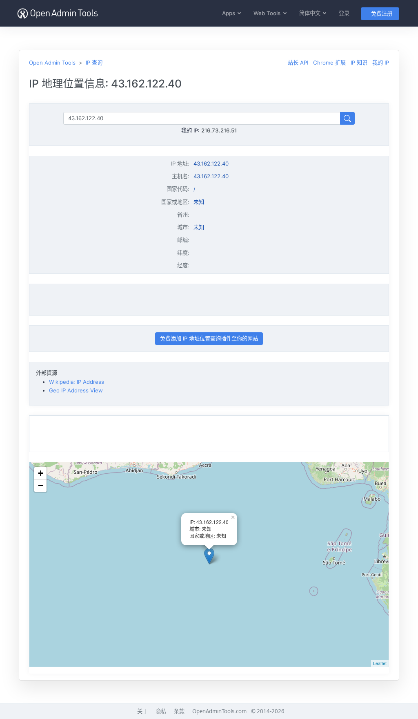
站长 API (298, 62)
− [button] (40, 485)
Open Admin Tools (52, 62)
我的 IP (380, 62)
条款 (179, 711)
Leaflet (380, 663)
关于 (142, 711)
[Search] (347, 118)
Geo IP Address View (76, 390)
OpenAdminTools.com (219, 711)
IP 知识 (359, 62)
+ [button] (40, 473)
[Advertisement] (209, 299)
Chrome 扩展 (329, 62)
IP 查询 (94, 62)
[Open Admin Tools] (58, 13)
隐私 (161, 711)
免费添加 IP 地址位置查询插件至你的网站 (209, 338)
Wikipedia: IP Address (76, 382)
